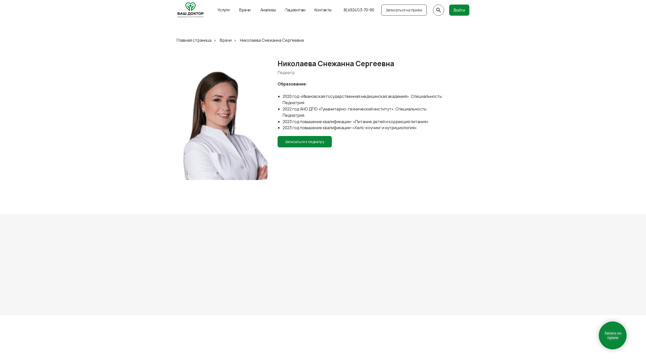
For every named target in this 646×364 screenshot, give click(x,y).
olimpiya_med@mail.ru (368, 270)
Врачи (226, 40)
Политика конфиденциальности (204, 301)
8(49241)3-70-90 (298, 270)
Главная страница (194, 40)
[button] (404, 10)
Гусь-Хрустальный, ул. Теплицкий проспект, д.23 (208, 270)
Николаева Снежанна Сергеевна (272, 40)
